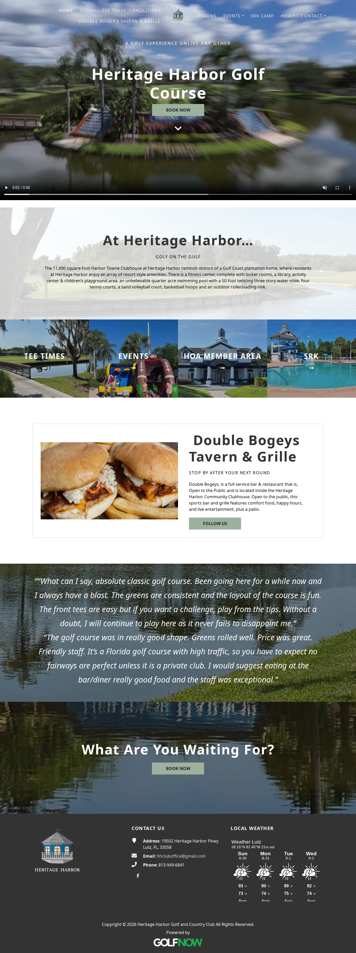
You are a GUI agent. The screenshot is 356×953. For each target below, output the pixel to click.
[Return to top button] (345, 943)
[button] (88, 10)
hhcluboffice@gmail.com (181, 856)
